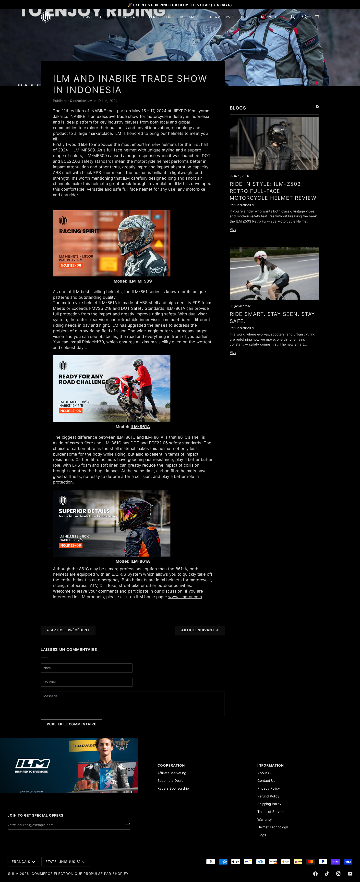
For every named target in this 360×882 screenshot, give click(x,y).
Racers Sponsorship (173, 788)
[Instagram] (338, 873)
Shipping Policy (269, 804)
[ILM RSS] (317, 106)
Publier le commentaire (71, 724)
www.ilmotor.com (185, 596)
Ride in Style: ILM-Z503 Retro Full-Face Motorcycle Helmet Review (273, 191)
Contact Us (266, 781)
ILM (15, 874)
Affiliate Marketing (171, 773)
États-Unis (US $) (63, 862)
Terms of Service (270, 812)
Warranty (264, 819)
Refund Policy (268, 796)
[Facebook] (315, 873)
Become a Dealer (171, 781)
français (21, 862)
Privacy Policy (268, 788)
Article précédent (68, 630)
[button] (106, 17)
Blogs (261, 835)
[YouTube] (350, 873)
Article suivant (200, 630)
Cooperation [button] (171, 765)
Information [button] (270, 765)
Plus (233, 229)
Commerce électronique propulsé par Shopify (80, 874)
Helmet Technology (272, 827)
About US (265, 773)
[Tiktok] (327, 873)
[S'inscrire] (126, 824)
